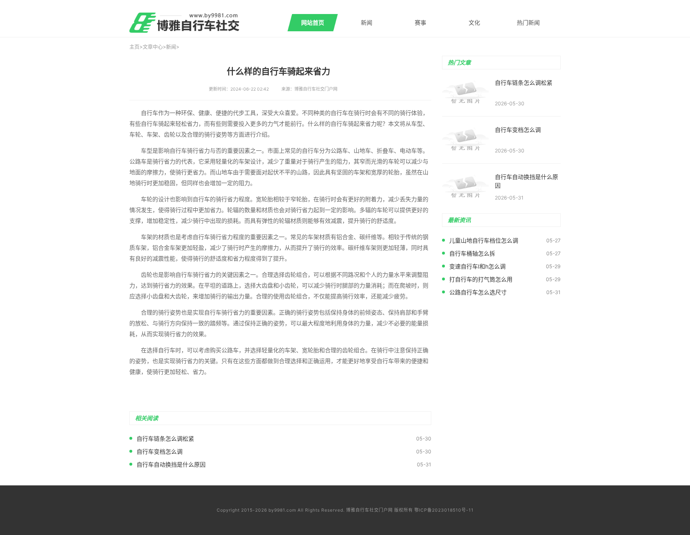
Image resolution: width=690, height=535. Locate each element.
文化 (474, 22)
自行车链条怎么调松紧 (165, 438)
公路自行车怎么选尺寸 (478, 292)
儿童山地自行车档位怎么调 (483, 240)
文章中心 (153, 47)
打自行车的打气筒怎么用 (480, 279)
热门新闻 (528, 22)
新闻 (366, 22)
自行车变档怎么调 (160, 451)
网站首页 (312, 22)
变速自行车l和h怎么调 (477, 266)
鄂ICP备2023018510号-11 (444, 510)
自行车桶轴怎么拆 (472, 253)
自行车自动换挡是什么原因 (171, 464)
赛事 (420, 22)
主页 (134, 47)
